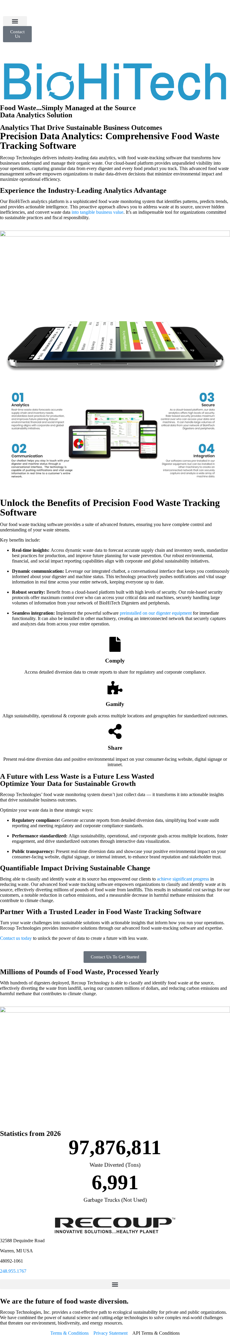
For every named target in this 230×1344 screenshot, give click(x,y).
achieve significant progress (183, 878)
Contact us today (16, 938)
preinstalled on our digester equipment (156, 613)
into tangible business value (97, 212)
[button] (15, 21)
